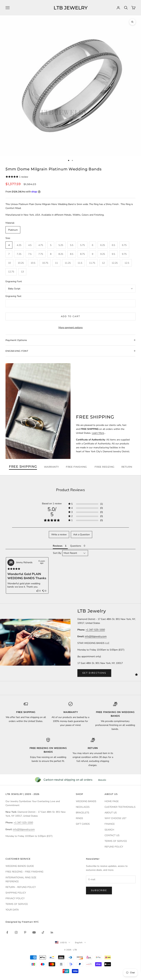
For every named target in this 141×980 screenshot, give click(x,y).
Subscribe (99, 890)
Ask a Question (81, 534)
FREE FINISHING (77, 466)
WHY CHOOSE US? (115, 818)
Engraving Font (14, 281)
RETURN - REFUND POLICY (21, 887)
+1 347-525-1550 (95, 629)
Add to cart (70, 316)
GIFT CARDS (83, 824)
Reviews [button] (57, 545)
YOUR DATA (12, 909)
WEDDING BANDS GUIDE (20, 866)
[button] (38, 590)
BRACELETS (82, 812)
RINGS (79, 818)
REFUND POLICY (114, 846)
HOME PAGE (112, 801)
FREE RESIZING (104, 466)
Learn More (98, 433)
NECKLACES (83, 807)
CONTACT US (112, 835)
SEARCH (109, 829)
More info (102, 780)
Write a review (59, 534)
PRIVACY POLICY (15, 898)
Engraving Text (13, 296)
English (79, 942)
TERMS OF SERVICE (116, 841)
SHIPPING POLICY (16, 892)
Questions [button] (75, 545)
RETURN (126, 466)
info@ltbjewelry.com (96, 636)
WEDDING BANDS (86, 801)
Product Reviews (70, 489)
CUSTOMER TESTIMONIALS (120, 807)
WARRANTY (51, 466)
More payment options (70, 327)
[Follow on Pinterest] (25, 932)
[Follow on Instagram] (16, 932)
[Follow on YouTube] (34, 932)
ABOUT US (111, 812)
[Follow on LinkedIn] (52, 932)
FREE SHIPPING (23, 466)
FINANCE (110, 824)
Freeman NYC (30, 921)
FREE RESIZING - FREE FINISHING (24, 871)
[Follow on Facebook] (7, 932)
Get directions (94, 673)
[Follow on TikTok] (43, 932)
